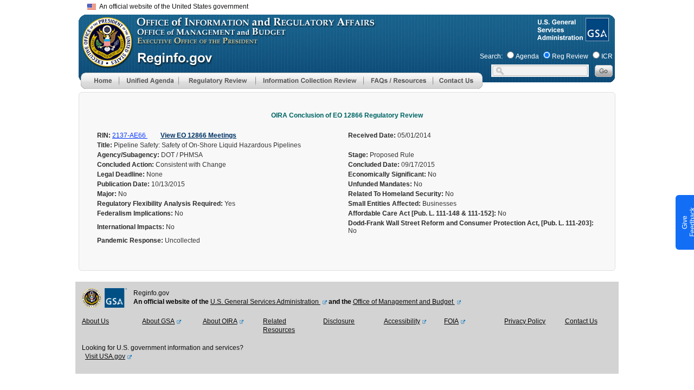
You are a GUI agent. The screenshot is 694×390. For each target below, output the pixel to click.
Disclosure (339, 321)
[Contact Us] (458, 86)
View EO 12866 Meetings (198, 135)
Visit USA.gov (105, 356)
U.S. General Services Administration (265, 302)
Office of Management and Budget (404, 302)
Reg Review (570, 56)
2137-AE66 (129, 135)
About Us (95, 321)
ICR (607, 56)
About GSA (158, 321)
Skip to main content (353, 5)
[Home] (100, 86)
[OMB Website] (103, 62)
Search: (491, 56)
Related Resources (279, 325)
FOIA (451, 321)
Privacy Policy (524, 321)
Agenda (527, 56)
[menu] (148, 81)
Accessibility (402, 321)
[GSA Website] (596, 37)
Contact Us (581, 321)
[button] (148, 81)
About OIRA (220, 321)
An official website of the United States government (172, 6)
